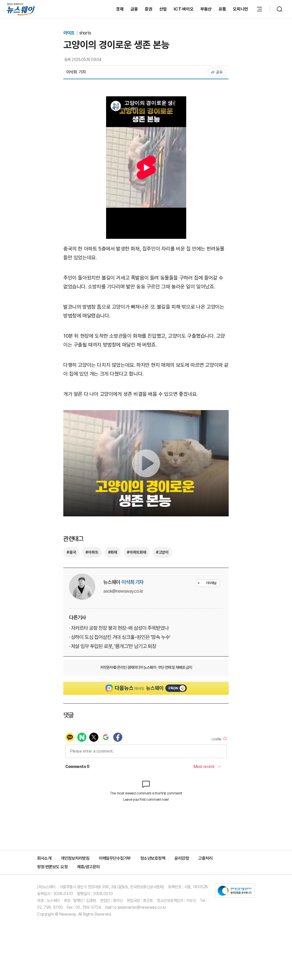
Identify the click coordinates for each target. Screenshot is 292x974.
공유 (219, 72)
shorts (85, 33)
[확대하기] (146, 414)
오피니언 (240, 9)
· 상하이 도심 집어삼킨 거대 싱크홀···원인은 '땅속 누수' (119, 637)
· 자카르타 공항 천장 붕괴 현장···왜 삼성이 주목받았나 (119, 628)
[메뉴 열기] (259, 9)
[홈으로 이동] (21, 9)
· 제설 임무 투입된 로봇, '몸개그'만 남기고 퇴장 (112, 646)
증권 (149, 9)
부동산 (206, 9)
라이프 (69, 33)
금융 (134, 9)
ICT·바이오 (184, 9)
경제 (120, 9)
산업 (163, 9)
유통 (222, 9)
